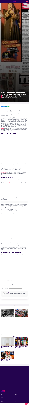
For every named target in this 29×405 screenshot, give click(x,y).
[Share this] (2, 106)
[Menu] (1, 1)
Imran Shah (7, 292)
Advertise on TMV (14, 305)
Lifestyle (16, 394)
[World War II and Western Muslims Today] (7, 315)
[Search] (1, 1)
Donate (2, 401)
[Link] (14, 1)
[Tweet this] (4, 106)
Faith (1, 394)
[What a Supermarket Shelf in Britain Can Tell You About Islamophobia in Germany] (21, 315)
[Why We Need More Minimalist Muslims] (7, 343)
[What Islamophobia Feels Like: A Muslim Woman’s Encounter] (7, 329)
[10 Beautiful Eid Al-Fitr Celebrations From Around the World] (7, 357)
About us (15, 401)
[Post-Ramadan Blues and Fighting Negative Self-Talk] (21, 343)
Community (2, 397)
